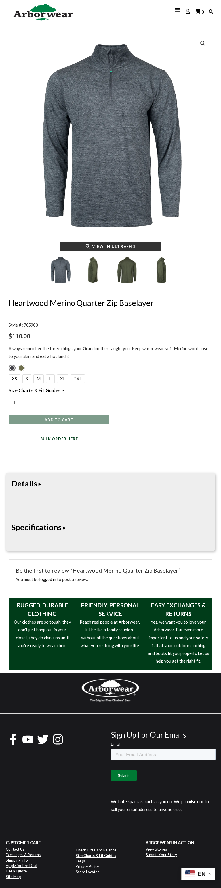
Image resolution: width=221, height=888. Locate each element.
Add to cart (59, 419)
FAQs (80, 861)
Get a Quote (16, 871)
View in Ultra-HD (114, 246)
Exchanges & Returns (23, 854)
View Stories (156, 849)
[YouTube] (28, 739)
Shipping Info (17, 860)
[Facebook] (13, 739)
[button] (203, 43)
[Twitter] (43, 739)
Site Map (13, 876)
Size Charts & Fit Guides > (36, 390)
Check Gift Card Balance (96, 850)
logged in (47, 579)
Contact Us (15, 849)
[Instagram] (58, 739)
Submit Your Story (161, 854)
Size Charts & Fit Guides (96, 855)
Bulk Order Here (59, 438)
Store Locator (87, 872)
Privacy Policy (87, 866)
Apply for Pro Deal (21, 865)
